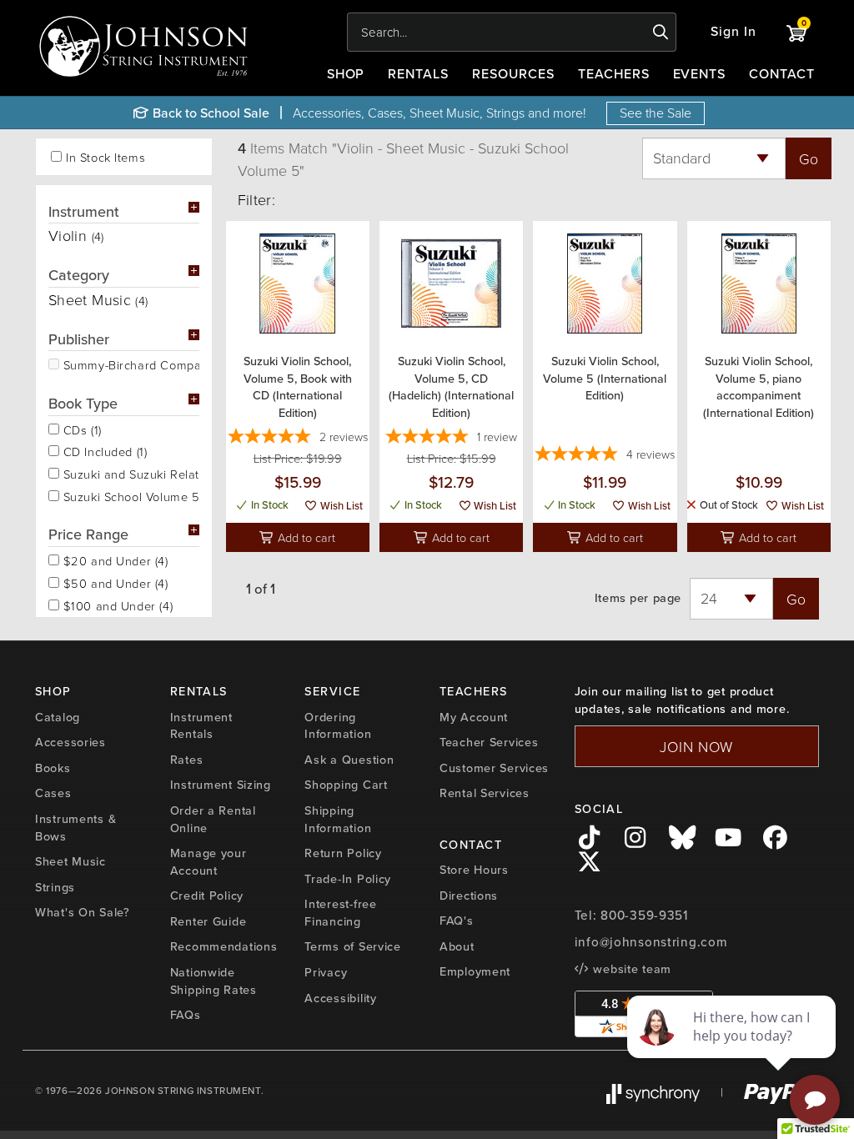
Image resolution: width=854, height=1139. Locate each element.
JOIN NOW (696, 746)
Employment (475, 971)
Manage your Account (208, 862)
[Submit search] (661, 32)
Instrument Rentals (201, 726)
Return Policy (342, 853)
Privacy (325, 972)
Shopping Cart (345, 784)
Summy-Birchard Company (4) (129, 363)
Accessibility (340, 998)
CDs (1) (80, 428)
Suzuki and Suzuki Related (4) (129, 472)
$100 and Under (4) (116, 604)
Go (808, 158)
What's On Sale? (82, 912)
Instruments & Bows (75, 827)
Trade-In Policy (347, 879)
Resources (513, 73)
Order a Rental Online (213, 819)
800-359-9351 (644, 915)
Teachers (614, 73)
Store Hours (474, 870)
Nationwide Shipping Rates (213, 981)
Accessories (70, 742)
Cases (53, 793)
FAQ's (457, 920)
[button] (733, 32)
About (457, 946)
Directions (469, 895)
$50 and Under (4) (113, 582)
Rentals (418, 73)
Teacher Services (489, 742)
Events (699, 73)
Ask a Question (349, 759)
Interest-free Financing (340, 913)
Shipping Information (337, 819)
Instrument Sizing (220, 784)
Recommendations (224, 946)
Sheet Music (70, 861)
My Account (474, 717)
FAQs (185, 1015)
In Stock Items (105, 157)
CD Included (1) (103, 450)
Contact (782, 73)
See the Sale (655, 112)
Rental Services (485, 793)
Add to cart (304, 537)
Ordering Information (337, 726)
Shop (346, 73)
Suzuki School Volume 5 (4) (129, 495)
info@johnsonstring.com (651, 942)
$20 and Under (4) (113, 559)
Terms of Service (352, 946)
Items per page (638, 598)
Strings (55, 887)
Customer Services (494, 768)
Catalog (57, 717)
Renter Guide (208, 921)
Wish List (340, 506)
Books (53, 768)
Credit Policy (207, 895)
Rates (186, 759)
